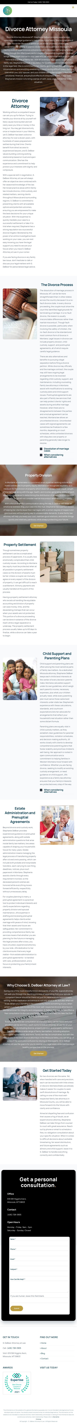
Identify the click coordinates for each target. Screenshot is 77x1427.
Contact (44, 1358)
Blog (43, 1353)
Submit (16, 1308)
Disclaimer (56, 1417)
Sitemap (38, 1419)
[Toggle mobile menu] (73, 7)
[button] (57, 450)
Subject (13, 1269)
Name (12, 1239)
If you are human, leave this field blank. (27, 1296)
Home (43, 1343)
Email (12, 1259)
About (44, 1348)
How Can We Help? (17, 1279)
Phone (13, 1249)
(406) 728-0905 (43, 2)
